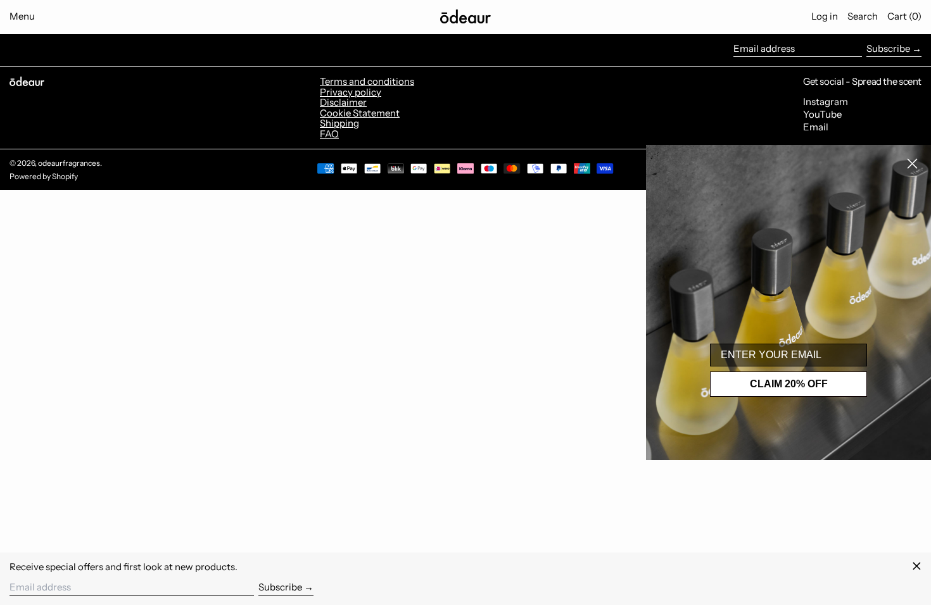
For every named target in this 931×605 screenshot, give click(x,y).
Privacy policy (350, 92)
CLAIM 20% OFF (789, 383)
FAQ (329, 134)
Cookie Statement (360, 113)
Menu (22, 16)
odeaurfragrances (69, 163)
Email (815, 127)
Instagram (825, 102)
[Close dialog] (912, 164)
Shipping (339, 123)
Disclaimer (343, 102)
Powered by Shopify (44, 176)
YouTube (822, 114)
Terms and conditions (367, 81)
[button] (862, 16)
